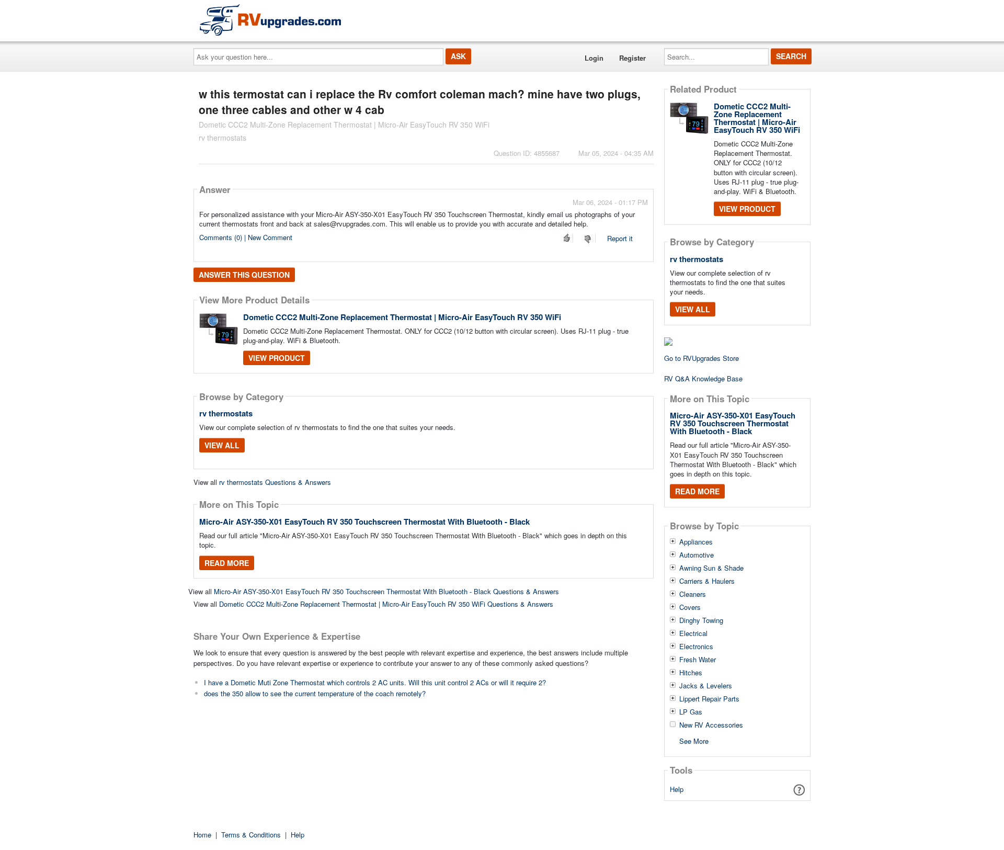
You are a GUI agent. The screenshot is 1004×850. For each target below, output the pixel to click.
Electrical (693, 633)
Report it (620, 238)
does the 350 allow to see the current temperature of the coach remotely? (315, 693)
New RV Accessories (711, 725)
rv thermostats (226, 413)
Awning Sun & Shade (711, 568)
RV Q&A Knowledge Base (703, 378)
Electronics (696, 646)
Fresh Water (697, 659)
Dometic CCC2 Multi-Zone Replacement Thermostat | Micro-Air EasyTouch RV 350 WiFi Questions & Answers (386, 604)
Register (632, 58)
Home (202, 835)
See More (694, 740)
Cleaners (692, 594)
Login (594, 58)
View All (221, 445)
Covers (690, 607)
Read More (226, 563)
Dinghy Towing (701, 620)
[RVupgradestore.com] (270, 20)
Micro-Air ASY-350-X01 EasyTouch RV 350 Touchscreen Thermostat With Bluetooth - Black (364, 521)
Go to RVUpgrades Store (701, 358)
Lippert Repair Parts (709, 698)
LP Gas (690, 712)
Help (676, 789)
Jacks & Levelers (705, 685)
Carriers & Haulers (707, 581)
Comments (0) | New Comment (245, 237)
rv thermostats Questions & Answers (275, 482)
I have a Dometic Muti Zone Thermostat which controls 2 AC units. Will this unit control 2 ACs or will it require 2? (375, 682)
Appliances (696, 542)
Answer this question (244, 274)
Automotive (696, 555)
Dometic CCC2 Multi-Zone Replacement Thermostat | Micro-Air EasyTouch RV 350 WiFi (402, 317)
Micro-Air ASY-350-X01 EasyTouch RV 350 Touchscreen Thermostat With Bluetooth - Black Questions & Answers (386, 591)
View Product (276, 358)
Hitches (690, 672)
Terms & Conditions (251, 835)
